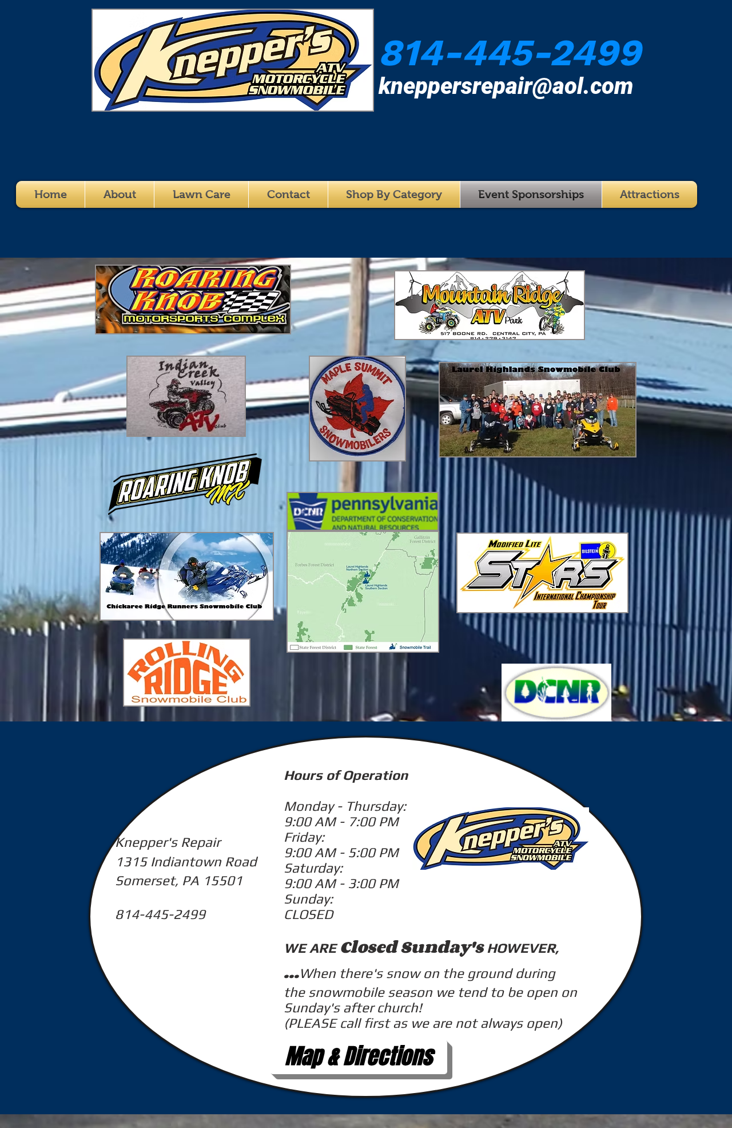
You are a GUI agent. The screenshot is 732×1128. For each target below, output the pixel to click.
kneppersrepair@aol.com (506, 86)
